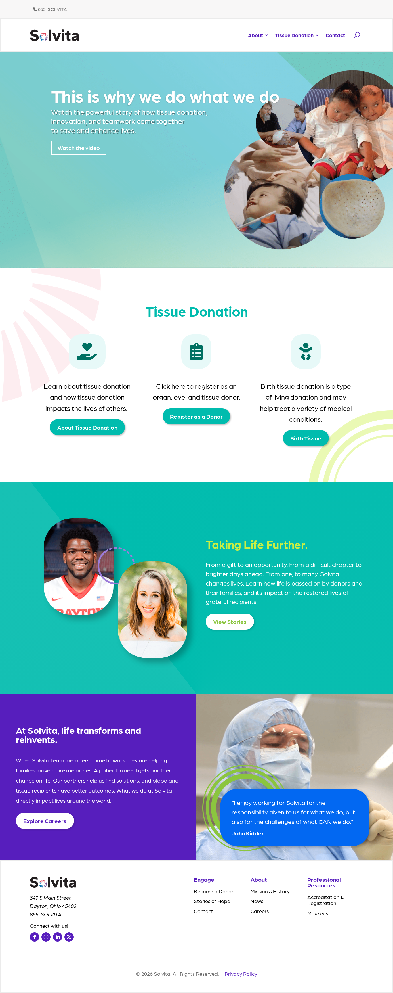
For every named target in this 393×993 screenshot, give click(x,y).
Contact (335, 35)
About (255, 35)
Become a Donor (213, 891)
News (257, 901)
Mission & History (270, 891)
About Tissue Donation (87, 427)
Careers (260, 911)
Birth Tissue (305, 438)
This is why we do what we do (165, 95)
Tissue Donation (294, 35)
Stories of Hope (212, 901)
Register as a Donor (196, 416)
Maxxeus (317, 913)
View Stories (230, 621)
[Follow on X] (69, 937)
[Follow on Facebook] (34, 937)
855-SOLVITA (52, 9)
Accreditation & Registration (325, 900)
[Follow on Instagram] (46, 937)
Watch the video (79, 147)
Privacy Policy (241, 974)
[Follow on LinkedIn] (57, 937)
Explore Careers (44, 820)
